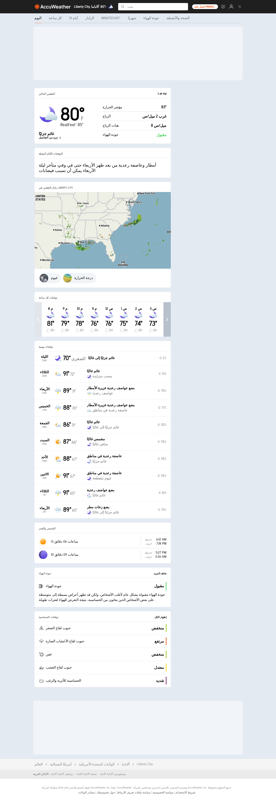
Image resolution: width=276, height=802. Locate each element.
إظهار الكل (161, 617)
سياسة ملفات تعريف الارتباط (133, 792)
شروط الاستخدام (185, 792)
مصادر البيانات (86, 792)
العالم (38, 764)
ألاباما (126, 764)
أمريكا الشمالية (61, 764)
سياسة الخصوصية (162, 792)
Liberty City (145, 764)
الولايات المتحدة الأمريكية (96, 764)
